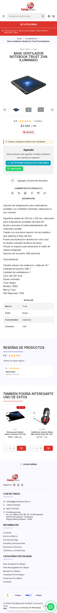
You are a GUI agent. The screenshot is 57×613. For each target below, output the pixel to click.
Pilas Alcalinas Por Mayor (14, 564)
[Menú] (4, 16)
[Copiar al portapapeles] (45, 193)
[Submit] (42, 16)
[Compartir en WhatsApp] (25, 193)
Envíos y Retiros (10, 536)
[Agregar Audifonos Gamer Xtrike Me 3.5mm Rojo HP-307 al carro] (44, 448)
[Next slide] (51, 109)
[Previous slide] (5, 109)
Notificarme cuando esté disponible (29, 163)
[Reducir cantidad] (3, 448)
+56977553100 (13, 505)
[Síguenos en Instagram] (14, 485)
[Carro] (53, 16)
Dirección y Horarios (12, 547)
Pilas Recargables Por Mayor (16, 567)
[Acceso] (49, 16)
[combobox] (26, 16)
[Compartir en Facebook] (12, 193)
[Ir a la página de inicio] (28, 6)
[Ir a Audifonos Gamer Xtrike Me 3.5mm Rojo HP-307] (38, 416)
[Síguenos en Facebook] (18, 485)
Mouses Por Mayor (11, 571)
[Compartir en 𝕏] (19, 193)
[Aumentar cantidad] (10, 448)
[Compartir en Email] (38, 193)
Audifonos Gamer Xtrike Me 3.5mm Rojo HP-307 (38, 433)
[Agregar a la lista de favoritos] (4, 413)
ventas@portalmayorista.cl (18, 501)
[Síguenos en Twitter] (22, 485)
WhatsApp (15, 169)
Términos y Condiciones (14, 550)
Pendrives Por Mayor (12, 578)
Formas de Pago (10, 540)
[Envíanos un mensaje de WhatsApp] (51, 607)
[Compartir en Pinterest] (32, 193)
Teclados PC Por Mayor (14, 574)
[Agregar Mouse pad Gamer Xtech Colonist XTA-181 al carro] (17, 448)
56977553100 (12, 509)
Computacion (31, 39)
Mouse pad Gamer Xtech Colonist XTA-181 (11, 433)
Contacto (7, 533)
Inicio (19, 39)
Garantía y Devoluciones (14, 543)
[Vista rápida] (4, 419)
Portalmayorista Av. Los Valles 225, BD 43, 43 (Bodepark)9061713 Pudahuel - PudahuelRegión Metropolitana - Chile (24, 515)
